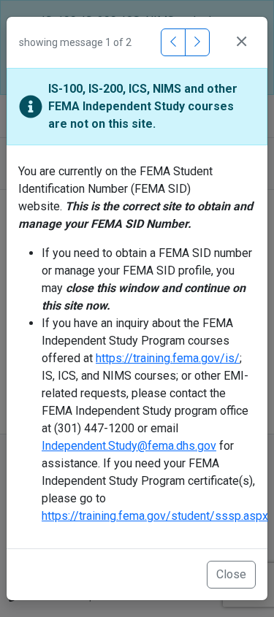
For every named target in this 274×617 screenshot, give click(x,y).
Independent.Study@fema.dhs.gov (129, 446)
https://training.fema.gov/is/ (168, 358)
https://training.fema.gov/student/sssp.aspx (155, 516)
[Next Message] (197, 42)
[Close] (241, 42)
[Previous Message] (173, 42)
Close (231, 574)
